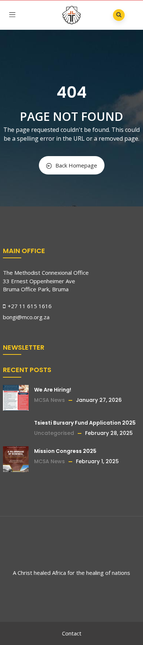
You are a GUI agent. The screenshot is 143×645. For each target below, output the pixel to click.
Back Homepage (76, 165)
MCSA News (49, 400)
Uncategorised (54, 433)
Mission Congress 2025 (65, 451)
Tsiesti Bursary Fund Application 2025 (85, 422)
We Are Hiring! (52, 389)
